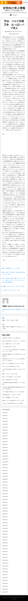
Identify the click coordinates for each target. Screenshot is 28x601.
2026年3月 (5, 412)
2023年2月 (5, 519)
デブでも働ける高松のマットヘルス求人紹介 (13, 391)
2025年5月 (5, 441)
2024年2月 (5, 485)
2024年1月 (5, 488)
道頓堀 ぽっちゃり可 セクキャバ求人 (13, 286)
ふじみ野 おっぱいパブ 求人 (11, 290)
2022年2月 (5, 554)
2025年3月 (5, 447)
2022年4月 (5, 548)
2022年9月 (5, 534)
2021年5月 (5, 580)
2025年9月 (5, 430)
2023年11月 (5, 493)
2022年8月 (5, 537)
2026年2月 (5, 415)
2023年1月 (5, 522)
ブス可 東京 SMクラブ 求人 (9, 346)
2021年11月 (5, 563)
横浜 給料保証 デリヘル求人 (11, 268)
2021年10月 (5, 566)
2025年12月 (5, 421)
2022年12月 (5, 525)
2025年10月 (5, 427)
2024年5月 (5, 476)
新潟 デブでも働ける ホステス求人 (11, 376)
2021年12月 (5, 560)
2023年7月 (5, 505)
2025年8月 (5, 433)
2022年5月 (5, 545)
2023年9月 (5, 499)
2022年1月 (5, 557)
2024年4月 (5, 479)
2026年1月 (5, 418)
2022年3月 (5, 551)
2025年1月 (5, 453)
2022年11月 (5, 528)
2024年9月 (5, 464)
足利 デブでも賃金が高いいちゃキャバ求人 (13, 363)
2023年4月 (5, 514)
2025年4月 (5, 444)
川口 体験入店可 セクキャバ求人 (11, 343)
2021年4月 (5, 583)
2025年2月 (5, 450)
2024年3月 (5, 482)
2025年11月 (5, 424)
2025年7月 (5, 435)
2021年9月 (5, 569)
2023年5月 (5, 511)
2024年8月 (5, 467)
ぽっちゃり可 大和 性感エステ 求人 (11, 366)
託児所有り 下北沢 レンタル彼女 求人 (11, 338)
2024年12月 (5, 456)
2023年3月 (5, 516)
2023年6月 (5, 508)
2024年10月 (5, 461)
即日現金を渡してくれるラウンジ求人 (11, 394)
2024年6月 (5, 473)
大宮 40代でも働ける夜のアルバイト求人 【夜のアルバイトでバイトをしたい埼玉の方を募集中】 (13, 280)
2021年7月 (5, 574)
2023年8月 (5, 502)
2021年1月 (5, 592)
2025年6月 (5, 438)
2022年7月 (5, 540)
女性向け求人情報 (14, 8)
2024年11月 (5, 459)
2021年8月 (5, 571)
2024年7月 (5, 470)
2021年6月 (5, 577)
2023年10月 (5, 496)
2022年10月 (5, 531)
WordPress (14, 599)
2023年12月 (5, 490)
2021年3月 (5, 586)
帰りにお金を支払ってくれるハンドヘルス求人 (13, 341)
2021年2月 (5, 589)
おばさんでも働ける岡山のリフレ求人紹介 (12, 403)
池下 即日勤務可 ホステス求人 (10, 397)
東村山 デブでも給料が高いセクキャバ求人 (13, 400)
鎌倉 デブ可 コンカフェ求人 (10, 373)
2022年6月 (5, 542)
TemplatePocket (16, 597)
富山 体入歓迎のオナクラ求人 (10, 379)
